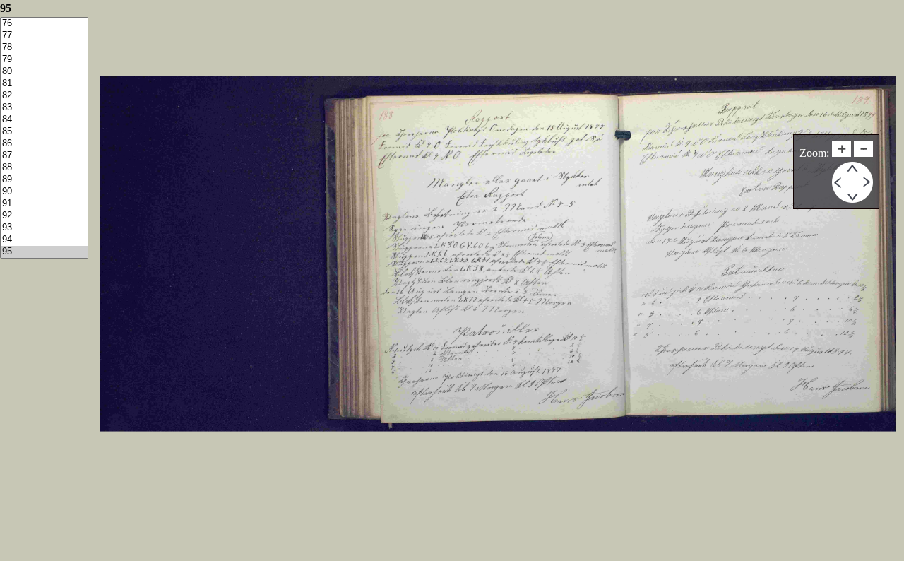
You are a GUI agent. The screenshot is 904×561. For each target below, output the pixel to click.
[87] (44, 156)
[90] (44, 192)
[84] (44, 120)
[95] (44, 252)
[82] (44, 96)
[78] (44, 48)
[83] (44, 108)
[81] (44, 84)
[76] (44, 24)
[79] (44, 60)
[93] (44, 228)
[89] (44, 180)
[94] (44, 240)
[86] (44, 144)
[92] (44, 216)
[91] (44, 204)
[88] (44, 168)
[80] (44, 72)
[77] (44, 36)
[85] (44, 132)
